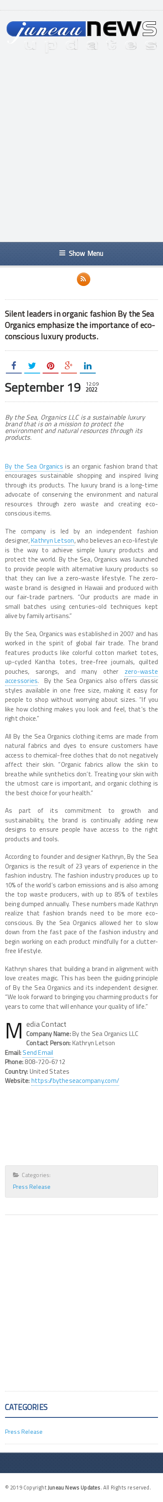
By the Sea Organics (34, 466)
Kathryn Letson (52, 540)
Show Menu (86, 253)
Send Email (38, 1052)
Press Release (32, 1186)
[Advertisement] (81, 147)
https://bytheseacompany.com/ (75, 1080)
